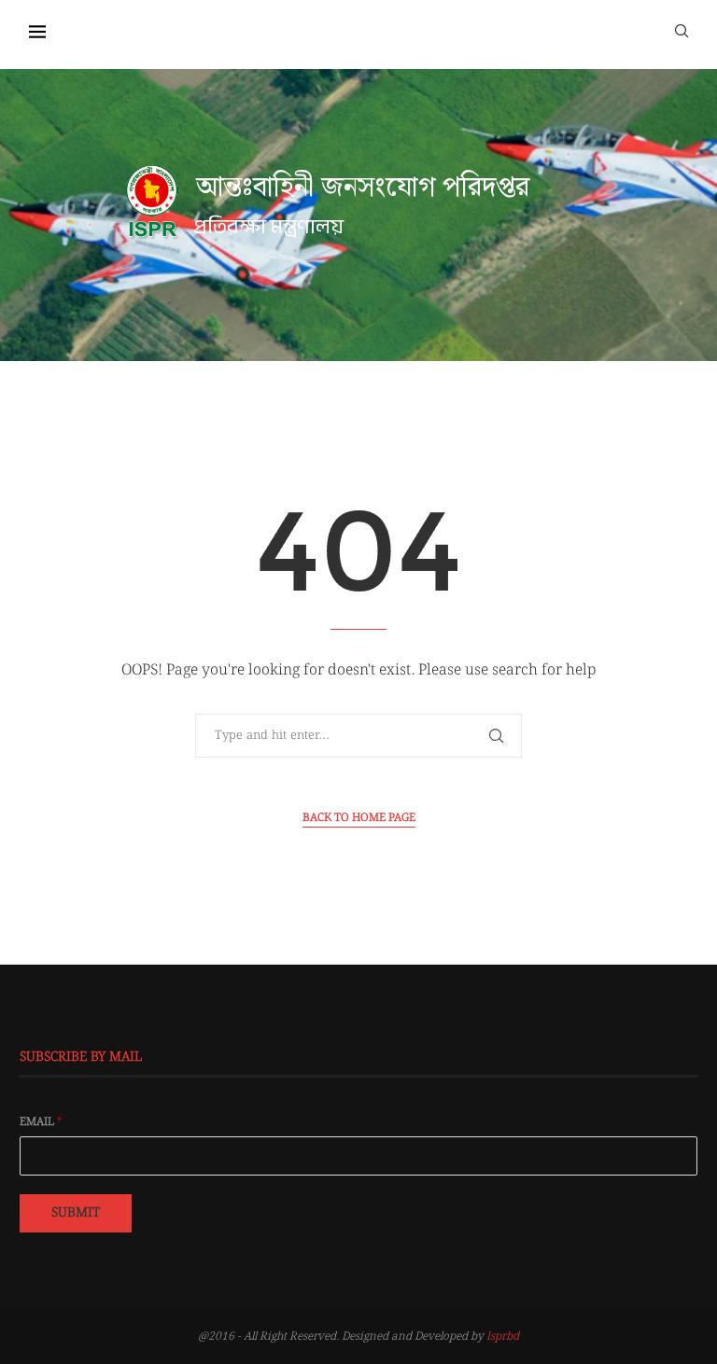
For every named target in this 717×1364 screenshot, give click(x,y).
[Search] (681, 30)
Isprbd (502, 1336)
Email (41, 1122)
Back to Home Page (358, 818)
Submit (75, 1213)
